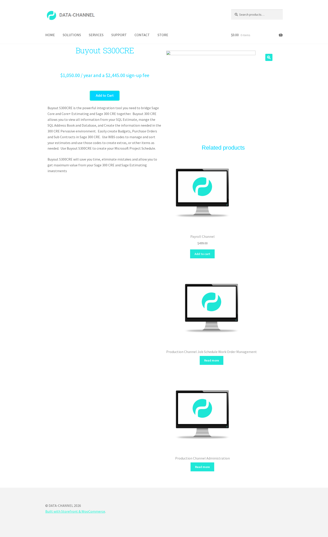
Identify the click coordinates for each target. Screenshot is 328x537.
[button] (105, 96)
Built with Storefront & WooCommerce (75, 511)
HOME (50, 35)
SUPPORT (119, 35)
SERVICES (96, 35)
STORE (163, 35)
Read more (211, 360)
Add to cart (202, 254)
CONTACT (142, 35)
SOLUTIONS (72, 35)
